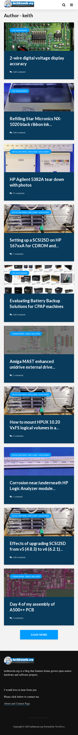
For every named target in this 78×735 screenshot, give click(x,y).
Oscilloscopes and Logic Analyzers (30, 151)
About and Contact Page (17, 703)
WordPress (60, 726)
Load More (39, 635)
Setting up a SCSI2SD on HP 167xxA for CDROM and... (35, 242)
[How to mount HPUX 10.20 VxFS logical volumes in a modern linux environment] (39, 400)
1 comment (18, 496)
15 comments (19, 193)
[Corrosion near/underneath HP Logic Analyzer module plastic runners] (39, 461)
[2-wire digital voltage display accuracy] (39, 36)
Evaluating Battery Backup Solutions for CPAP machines (36, 303)
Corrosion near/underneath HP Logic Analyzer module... (39, 485)
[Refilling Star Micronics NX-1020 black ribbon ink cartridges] (39, 97)
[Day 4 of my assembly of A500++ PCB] (39, 582)
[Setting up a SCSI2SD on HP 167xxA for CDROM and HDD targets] (39, 218)
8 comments (18, 435)
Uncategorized (19, 30)
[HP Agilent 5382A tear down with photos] (39, 157)
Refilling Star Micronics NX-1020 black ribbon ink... (35, 121)
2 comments (18, 375)
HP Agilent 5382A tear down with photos (37, 182)
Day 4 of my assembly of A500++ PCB (32, 607)
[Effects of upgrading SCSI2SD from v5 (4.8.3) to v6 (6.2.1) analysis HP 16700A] (39, 522)
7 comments (18, 253)
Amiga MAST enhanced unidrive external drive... (32, 364)
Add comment (19, 71)
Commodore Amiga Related (26, 333)
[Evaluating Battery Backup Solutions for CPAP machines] (39, 279)
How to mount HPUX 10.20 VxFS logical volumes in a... (35, 424)
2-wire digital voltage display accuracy (37, 60)
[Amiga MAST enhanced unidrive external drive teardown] (39, 340)
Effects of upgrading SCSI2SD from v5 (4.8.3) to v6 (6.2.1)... (38, 546)
